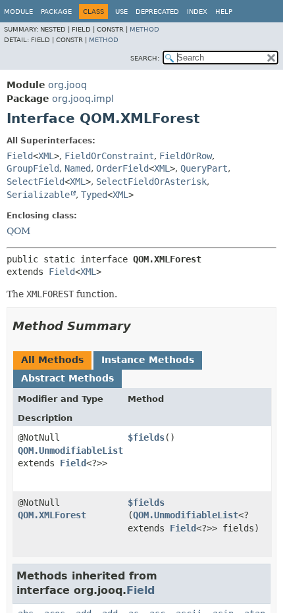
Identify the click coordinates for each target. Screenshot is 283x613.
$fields (146, 437)
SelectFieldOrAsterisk (151, 181)
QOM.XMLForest (52, 515)
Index (197, 11)
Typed (94, 194)
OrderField (122, 168)
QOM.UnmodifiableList (70, 450)
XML (46, 156)
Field (20, 156)
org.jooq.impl (83, 98)
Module (18, 11)
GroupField (33, 168)
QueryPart (204, 168)
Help (223, 11)
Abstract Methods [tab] (67, 378)
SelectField (35, 181)
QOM (18, 231)
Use (121, 11)
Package (56, 11)
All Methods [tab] (52, 360)
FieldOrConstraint (109, 156)
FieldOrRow (185, 156)
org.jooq (67, 85)
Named (77, 168)
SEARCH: (144, 58)
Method (144, 29)
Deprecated (157, 11)
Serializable (38, 194)
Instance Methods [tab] (147, 360)
